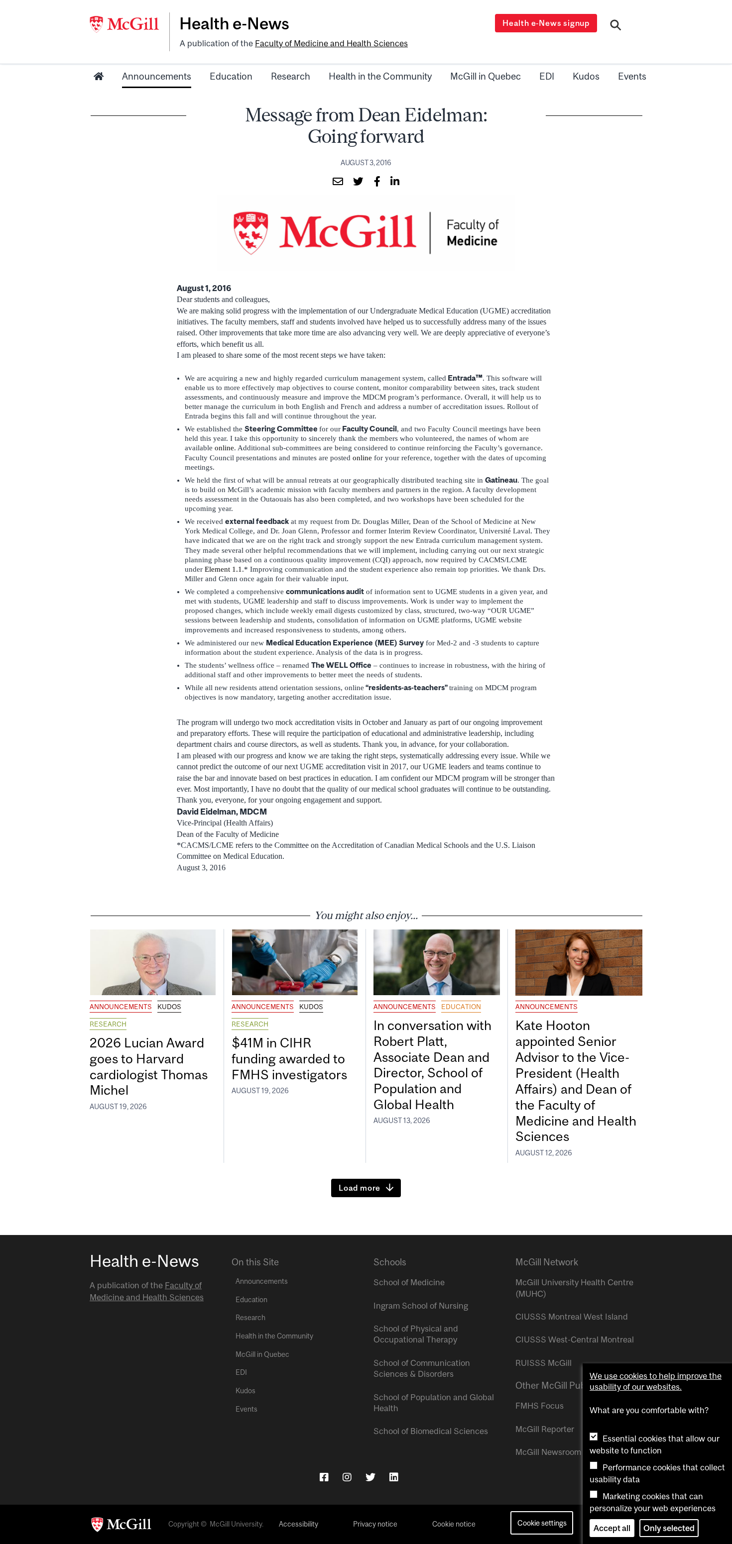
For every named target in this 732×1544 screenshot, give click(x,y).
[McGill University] (129, 24)
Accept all (612, 1528)
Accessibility (298, 1524)
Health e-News (234, 23)
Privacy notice (375, 1524)
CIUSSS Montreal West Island (571, 1317)
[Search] (615, 26)
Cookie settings (542, 1523)
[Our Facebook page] (324, 1477)
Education (231, 76)
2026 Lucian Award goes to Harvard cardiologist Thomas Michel (149, 1066)
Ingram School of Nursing (420, 1306)
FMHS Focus (539, 1406)
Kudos (586, 76)
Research (290, 76)
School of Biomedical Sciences (430, 1431)
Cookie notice (454, 1524)
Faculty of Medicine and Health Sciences (331, 43)
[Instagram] (347, 1477)
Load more (359, 1187)
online (224, 448)
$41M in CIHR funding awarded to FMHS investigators (291, 1058)
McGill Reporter (544, 1429)
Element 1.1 (223, 569)
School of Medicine (409, 1282)
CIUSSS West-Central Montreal (574, 1339)
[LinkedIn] (393, 1477)
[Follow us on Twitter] (370, 1477)
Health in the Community (380, 76)
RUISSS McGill (543, 1363)
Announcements (156, 76)
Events (632, 76)
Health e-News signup (546, 22)
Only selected (669, 1528)
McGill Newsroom (548, 1452)
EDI (546, 76)
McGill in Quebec (485, 76)
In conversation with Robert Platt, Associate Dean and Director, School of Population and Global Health (432, 1065)
